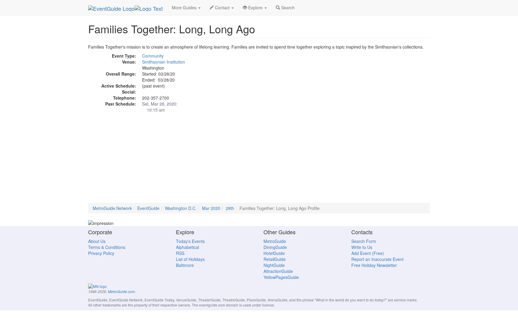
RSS (180, 253)
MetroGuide (274, 241)
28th (230, 208)
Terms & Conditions (106, 247)
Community (153, 56)
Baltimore (185, 265)
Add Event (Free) (367, 253)
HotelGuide (274, 253)
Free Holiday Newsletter (374, 265)
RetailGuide (274, 259)
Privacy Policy (101, 253)
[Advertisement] (259, 161)
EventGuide (148, 208)
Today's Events (190, 241)
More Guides (185, 7)
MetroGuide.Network (112, 208)
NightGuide (274, 265)
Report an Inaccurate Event (377, 259)
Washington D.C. (181, 208)
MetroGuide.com (121, 291)
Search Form (363, 241)
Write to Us (361, 247)
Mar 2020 (211, 208)
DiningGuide (275, 247)
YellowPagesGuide (281, 277)
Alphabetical (187, 247)
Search (287, 7)
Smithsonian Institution (163, 62)
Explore (255, 7)
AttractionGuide (278, 271)
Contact (222, 7)
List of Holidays (190, 259)
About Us (97, 241)
